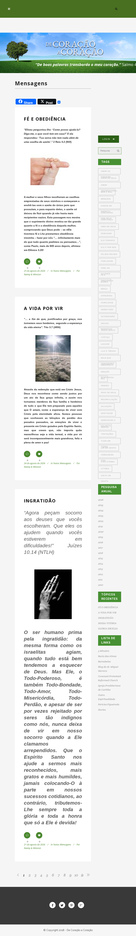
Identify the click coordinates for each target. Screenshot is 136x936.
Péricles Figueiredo (108, 704)
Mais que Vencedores (107, 359)
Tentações (107, 434)
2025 (100, 505)
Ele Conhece (108, 240)
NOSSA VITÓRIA (107, 623)
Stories (102, 709)
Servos (105, 427)
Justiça (105, 337)
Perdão (105, 386)
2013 (100, 569)
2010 (100, 584)
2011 (100, 579)
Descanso (106, 233)
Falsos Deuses (109, 254)
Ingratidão (107, 310)
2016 (100, 553)
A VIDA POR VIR (43, 308)
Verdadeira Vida (107, 456)
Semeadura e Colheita (108, 421)
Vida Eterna (108, 462)
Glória (104, 282)
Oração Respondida (107, 373)
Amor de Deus (108, 178)
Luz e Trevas (108, 351)
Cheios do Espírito (106, 207)
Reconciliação (109, 399)
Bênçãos (106, 199)
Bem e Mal (106, 192)
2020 (100, 531)
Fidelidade (107, 261)
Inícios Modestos (106, 324)
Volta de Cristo (106, 477)
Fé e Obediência (107, 276)
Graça (104, 289)
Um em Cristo (108, 448)
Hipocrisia (106, 296)
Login (106, 139)
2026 (100, 499)
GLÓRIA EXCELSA (108, 628)
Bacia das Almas (107, 656)
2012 (100, 574)
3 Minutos (103, 650)
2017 (100, 547)
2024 (100, 510)
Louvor (105, 344)
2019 (100, 537)
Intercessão (108, 316)
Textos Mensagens (62, 270)
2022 (100, 521)
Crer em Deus (108, 227)
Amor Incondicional (109, 186)
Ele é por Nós (108, 247)
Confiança (107, 220)
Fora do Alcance (105, 269)
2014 (100, 563)
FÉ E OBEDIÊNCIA (45, 119)
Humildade (107, 303)
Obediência (107, 365)
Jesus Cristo (108, 330)
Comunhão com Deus (107, 214)
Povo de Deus (108, 393)
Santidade (107, 413)
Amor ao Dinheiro (106, 172)
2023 (100, 515)
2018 (100, 542)
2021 (100, 526)
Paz (103, 379)
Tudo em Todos (105, 442)
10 (76, 875)
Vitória (105, 469)
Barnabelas (104, 661)
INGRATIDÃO (40, 501)
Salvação (106, 406)
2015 (100, 558)
